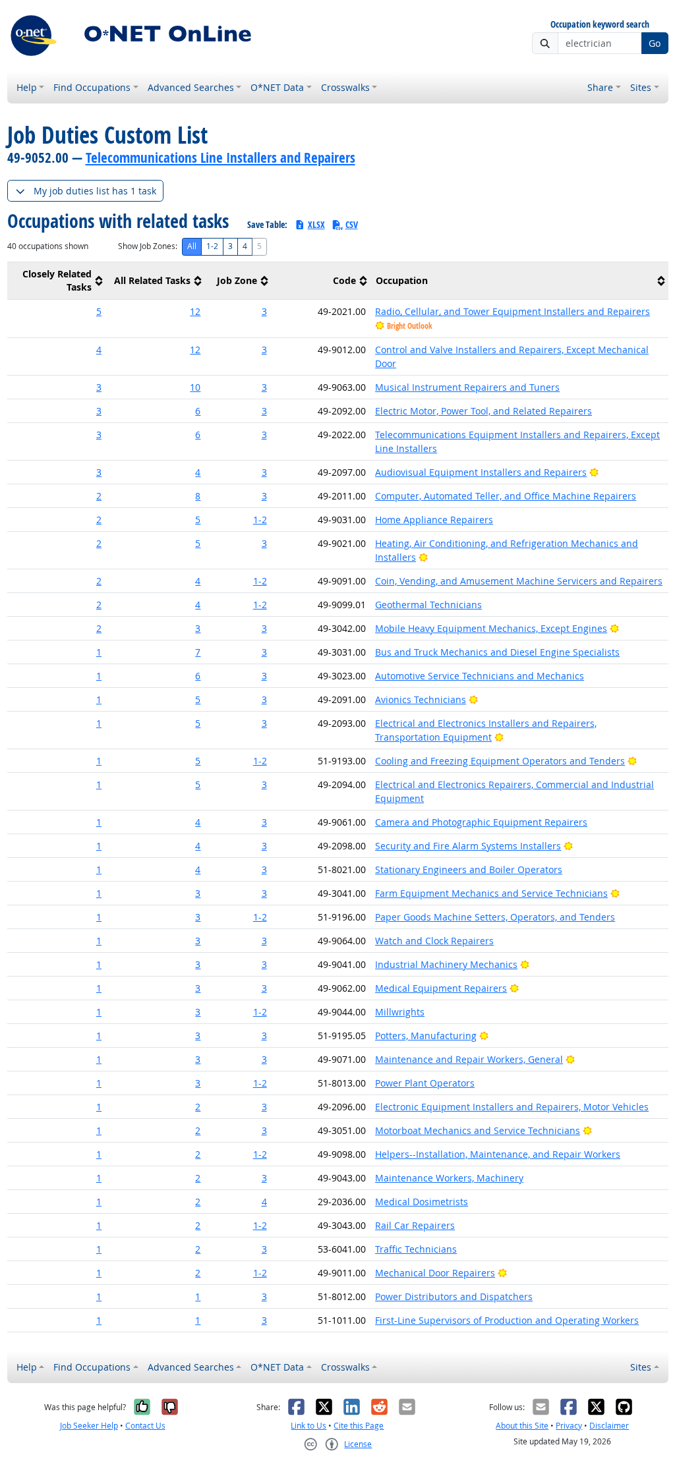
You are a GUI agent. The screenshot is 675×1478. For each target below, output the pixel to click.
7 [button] (197, 652)
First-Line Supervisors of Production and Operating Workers (507, 1320)
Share (600, 87)
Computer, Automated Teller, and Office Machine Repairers (505, 496)
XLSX (316, 224)
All (191, 246)
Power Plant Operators (425, 1083)
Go (654, 43)
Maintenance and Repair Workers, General (469, 1059)
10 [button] (195, 387)
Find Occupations (92, 87)
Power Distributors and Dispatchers (454, 1296)
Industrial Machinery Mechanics (446, 964)
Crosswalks (345, 87)
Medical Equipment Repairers (441, 988)
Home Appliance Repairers (434, 519)
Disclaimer (609, 1425)
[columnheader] (56, 281)
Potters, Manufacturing (426, 1035)
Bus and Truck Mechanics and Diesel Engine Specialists (497, 652)
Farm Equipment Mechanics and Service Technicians (491, 893)
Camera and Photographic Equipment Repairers (481, 822)
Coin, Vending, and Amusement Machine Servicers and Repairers (518, 581)
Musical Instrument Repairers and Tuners (467, 387)
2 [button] (99, 496)
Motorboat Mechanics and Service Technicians (477, 1130)
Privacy (569, 1425)
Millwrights (400, 1012)
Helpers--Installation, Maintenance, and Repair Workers (497, 1154)
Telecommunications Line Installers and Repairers (220, 157)
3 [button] (264, 311)
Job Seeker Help (89, 1425)
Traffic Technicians (416, 1249)
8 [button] (197, 496)
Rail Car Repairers (415, 1225)
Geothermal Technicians (428, 604)
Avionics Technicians (420, 699)
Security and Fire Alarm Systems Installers (468, 845)
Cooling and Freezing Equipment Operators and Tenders (500, 760)
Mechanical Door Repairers (435, 1272)
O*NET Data (277, 87)
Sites (640, 87)
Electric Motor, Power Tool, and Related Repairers (483, 411)
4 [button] (99, 349)
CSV (351, 224)
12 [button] (195, 311)
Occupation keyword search (599, 24)
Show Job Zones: (147, 246)
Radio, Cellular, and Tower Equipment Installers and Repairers (512, 311)
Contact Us (145, 1425)
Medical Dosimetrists (421, 1201)
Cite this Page (359, 1425)
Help (26, 87)
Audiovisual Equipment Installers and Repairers (481, 472)
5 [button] (99, 311)
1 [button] (99, 652)
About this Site (522, 1425)
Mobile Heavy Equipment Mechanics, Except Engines (491, 628)
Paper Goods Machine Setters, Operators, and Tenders (495, 917)
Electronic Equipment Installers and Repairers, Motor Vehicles (512, 1106)
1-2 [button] (260, 519)
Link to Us (308, 1425)
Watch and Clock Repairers (434, 940)
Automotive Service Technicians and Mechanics (479, 675)
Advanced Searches (191, 87)
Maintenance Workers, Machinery (449, 1178)
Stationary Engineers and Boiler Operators (468, 869)
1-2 (212, 246)
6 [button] (197, 411)
